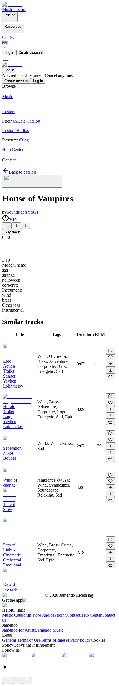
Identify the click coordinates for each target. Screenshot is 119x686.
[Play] (32, 181)
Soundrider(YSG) (22, 212)
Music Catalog (15, 615)
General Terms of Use (21, 640)
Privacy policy (78, 640)
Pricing (9, 15)
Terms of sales (53, 640)
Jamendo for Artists (19, 630)
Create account (31, 52)
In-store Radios (41, 615)
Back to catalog (22, 172)
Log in (9, 52)
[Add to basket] (110, 376)
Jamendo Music (49, 630)
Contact (9, 37)
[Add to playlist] (16, 225)
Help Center (91, 615)
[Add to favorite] (7, 225)
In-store (19, 9)
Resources (13, 26)
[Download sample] (25, 226)
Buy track (12, 232)
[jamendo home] (12, 4)
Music (7, 9)
